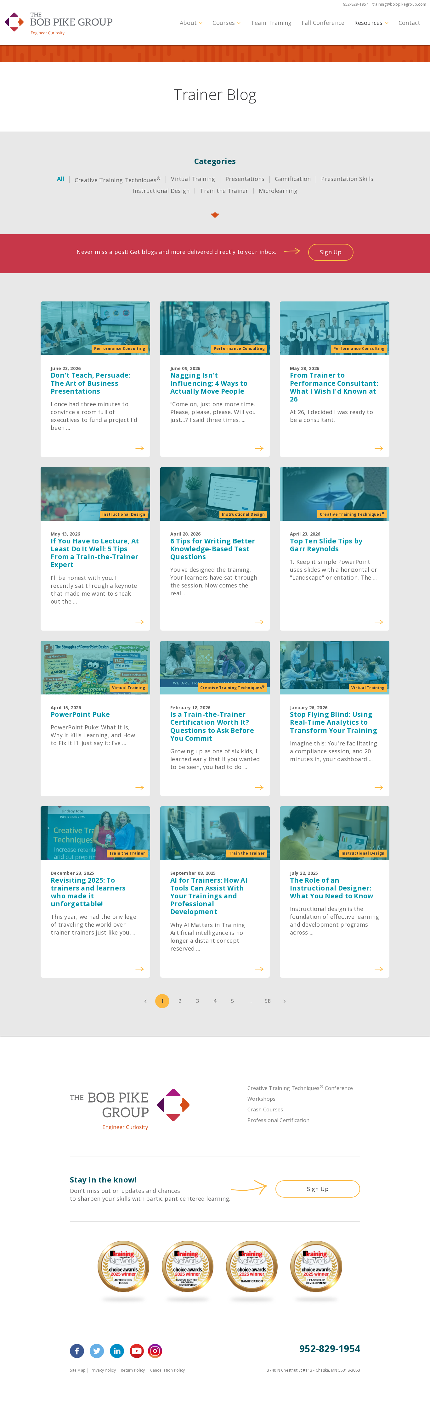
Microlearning (278, 190)
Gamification (293, 179)
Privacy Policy (103, 1370)
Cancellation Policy (167, 1370)
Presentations (244, 179)
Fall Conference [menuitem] (323, 22)
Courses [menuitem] (223, 22)
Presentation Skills (347, 179)
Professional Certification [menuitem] (278, 1120)
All (60, 179)
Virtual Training (193, 179)
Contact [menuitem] (410, 22)
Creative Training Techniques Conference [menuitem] (300, 1088)
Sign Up (331, 252)
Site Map (78, 1370)
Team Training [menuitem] (271, 22)
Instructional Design (161, 190)
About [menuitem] (188, 22)
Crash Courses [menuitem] (265, 1109)
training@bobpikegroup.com (399, 4)
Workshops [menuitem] (261, 1098)
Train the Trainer (224, 190)
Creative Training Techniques (118, 180)
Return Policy (133, 1370)
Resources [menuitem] (368, 22)
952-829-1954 (356, 4)
